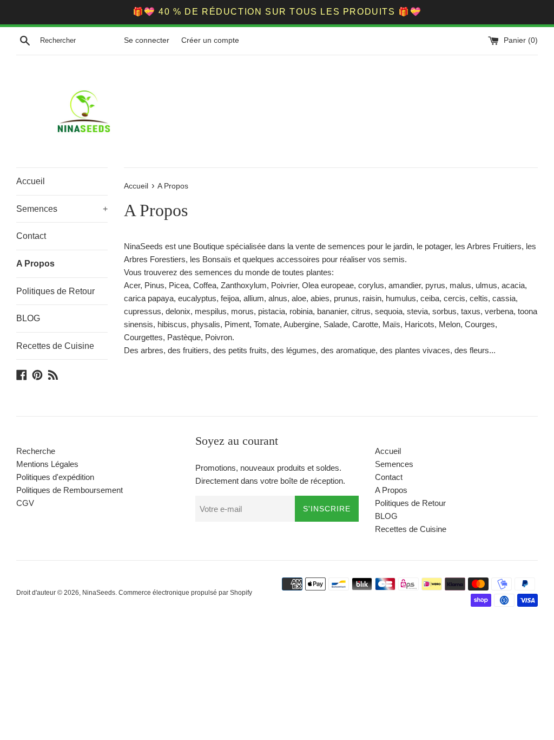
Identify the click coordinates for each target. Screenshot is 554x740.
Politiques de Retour (55, 291)
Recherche (35, 451)
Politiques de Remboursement (69, 490)
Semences (62, 208)
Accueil (30, 181)
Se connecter (146, 40)
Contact (31, 236)
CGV (25, 503)
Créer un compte (210, 40)
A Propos (35, 263)
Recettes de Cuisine (55, 345)
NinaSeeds (98, 592)
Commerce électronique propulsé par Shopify (185, 592)
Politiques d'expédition (55, 477)
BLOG (28, 318)
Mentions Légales (47, 464)
